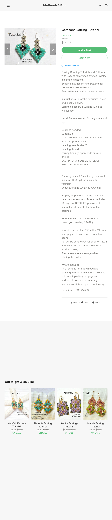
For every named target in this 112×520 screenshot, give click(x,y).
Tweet (85, 302)
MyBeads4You (54, 5)
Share (74, 302)
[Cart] (107, 5)
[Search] (100, 5)
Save (96, 302)
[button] (7, 49)
